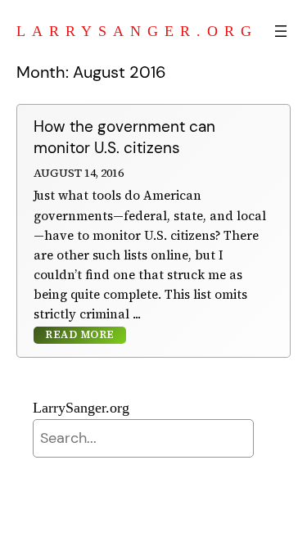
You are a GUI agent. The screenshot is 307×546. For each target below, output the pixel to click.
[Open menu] (281, 31)
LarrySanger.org (137, 31)
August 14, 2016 (79, 173)
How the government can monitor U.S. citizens (124, 137)
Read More (80, 335)
